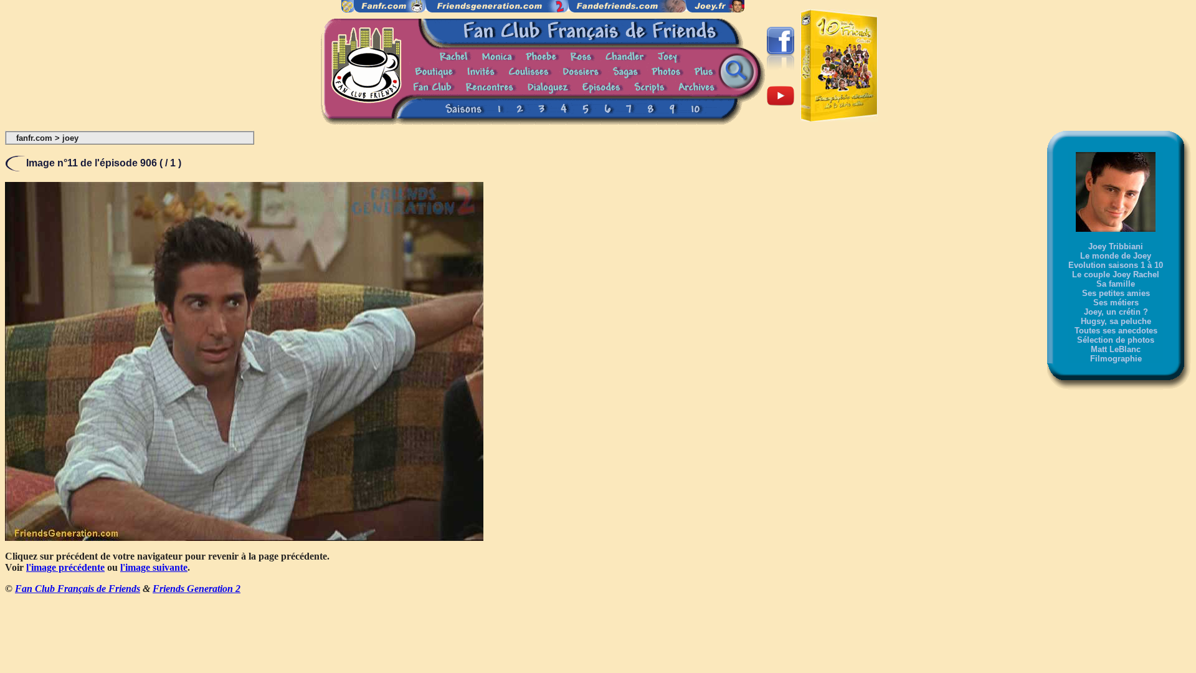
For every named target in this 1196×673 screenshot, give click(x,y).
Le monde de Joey (1115, 255)
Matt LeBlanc (1116, 349)
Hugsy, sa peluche (1116, 321)
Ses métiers (1116, 302)
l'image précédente (65, 567)
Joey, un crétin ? (1116, 312)
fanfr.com (34, 138)
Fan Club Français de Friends (77, 588)
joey (70, 138)
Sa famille (1115, 284)
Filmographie (1116, 358)
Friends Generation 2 (196, 588)
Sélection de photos (1115, 340)
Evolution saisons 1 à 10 (1115, 265)
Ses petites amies (1116, 293)
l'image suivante (153, 567)
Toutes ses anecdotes (1116, 330)
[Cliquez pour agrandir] (244, 537)
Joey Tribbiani (1115, 246)
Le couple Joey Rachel (1115, 274)
